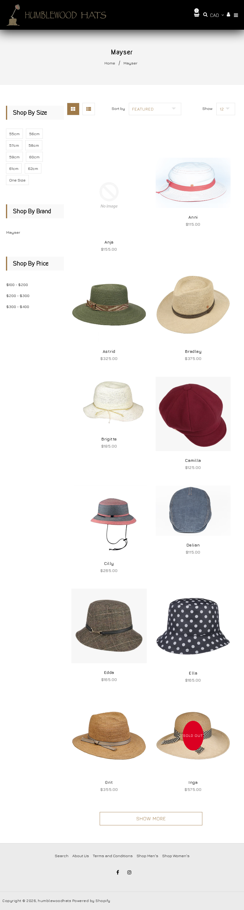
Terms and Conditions (113, 855)
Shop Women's (176, 855)
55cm (14, 133)
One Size (17, 180)
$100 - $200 (17, 284)
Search (61, 855)
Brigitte (109, 438)
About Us (80, 855)
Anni (193, 216)
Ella (193, 672)
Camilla (193, 460)
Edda (109, 672)
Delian (193, 544)
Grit (109, 782)
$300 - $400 (17, 306)
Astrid (109, 351)
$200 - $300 (17, 295)
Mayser (13, 232)
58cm (34, 145)
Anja (109, 241)
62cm (33, 168)
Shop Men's (147, 855)
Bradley (193, 351)
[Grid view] (73, 109)
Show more (151, 818)
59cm (14, 156)
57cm (14, 145)
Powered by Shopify (91, 900)
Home (109, 63)
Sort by (118, 108)
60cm (34, 156)
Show (207, 108)
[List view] (88, 109)
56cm (34, 133)
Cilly (109, 563)
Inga (193, 782)
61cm (13, 168)
